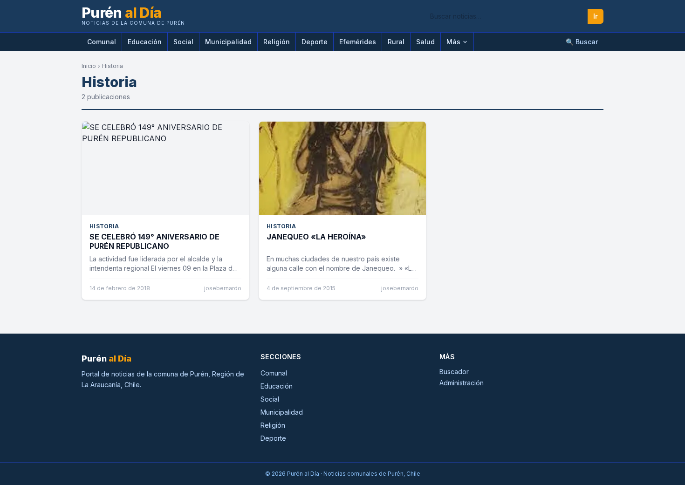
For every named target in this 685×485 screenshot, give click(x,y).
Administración (461, 383)
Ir (595, 16)
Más (453, 42)
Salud (425, 42)
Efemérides (357, 42)
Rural (396, 42)
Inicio (89, 65)
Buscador (454, 372)
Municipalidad (228, 42)
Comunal (101, 42)
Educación (145, 42)
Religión (276, 42)
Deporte (314, 42)
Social (183, 42)
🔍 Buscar (582, 42)
